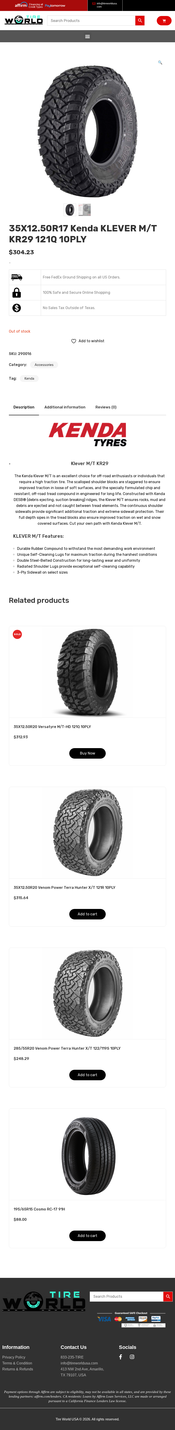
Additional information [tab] (64, 407)
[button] (87, 36)
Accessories (44, 365)
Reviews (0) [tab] (105, 407)
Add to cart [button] (87, 914)
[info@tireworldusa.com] (93, 3)
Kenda (29, 378)
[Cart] (164, 20)
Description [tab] (23, 407)
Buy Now (87, 753)
